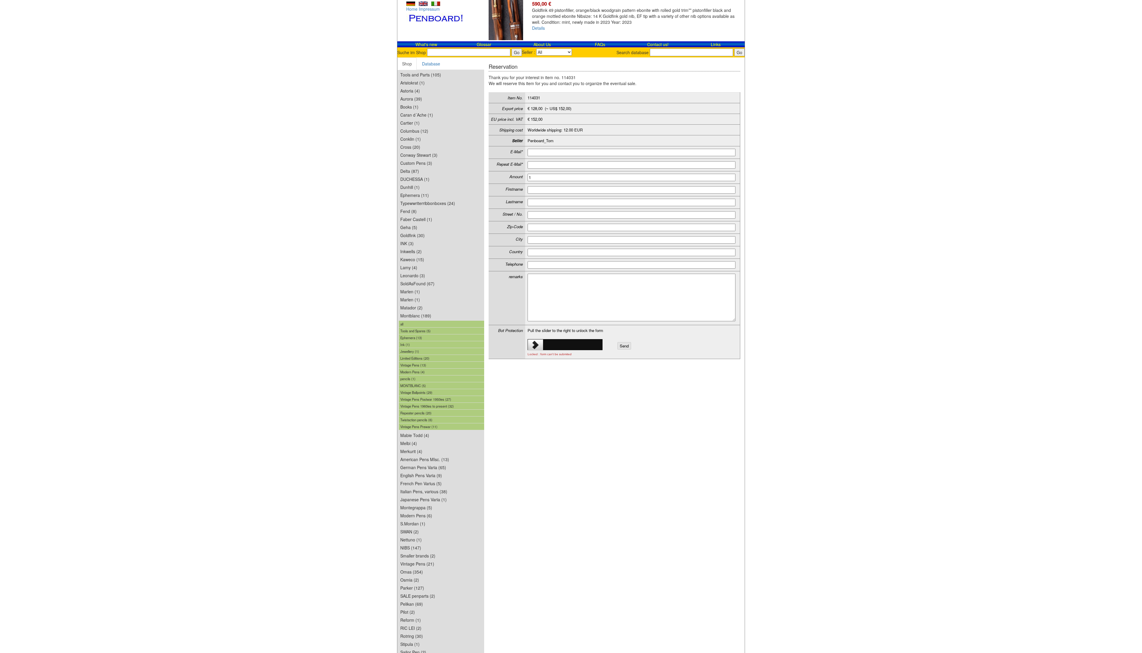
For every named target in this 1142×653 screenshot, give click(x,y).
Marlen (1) (410, 292)
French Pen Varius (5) (421, 483)
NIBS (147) (410, 548)
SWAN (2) (409, 532)
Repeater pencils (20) (416, 413)
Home (412, 9)
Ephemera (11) (414, 195)
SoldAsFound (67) (417, 283)
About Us (542, 44)
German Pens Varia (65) (423, 467)
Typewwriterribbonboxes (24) (427, 203)
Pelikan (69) (411, 604)
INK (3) (407, 243)
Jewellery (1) (409, 351)
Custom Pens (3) (416, 163)
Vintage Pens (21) (417, 564)
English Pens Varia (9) (421, 475)
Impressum (429, 9)
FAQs (600, 44)
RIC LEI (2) (410, 628)
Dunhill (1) (410, 187)
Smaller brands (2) (417, 556)
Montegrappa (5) (416, 508)
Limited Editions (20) (414, 358)
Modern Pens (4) (412, 371)
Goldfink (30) (412, 235)
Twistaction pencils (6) (416, 419)
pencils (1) (407, 378)
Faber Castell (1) (416, 219)
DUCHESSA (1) (414, 179)
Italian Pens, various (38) (423, 491)
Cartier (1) (410, 123)
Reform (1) (410, 620)
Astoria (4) (410, 91)
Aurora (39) (411, 99)
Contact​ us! (658, 44)
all (401, 324)
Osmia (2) (409, 580)
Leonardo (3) (412, 275)
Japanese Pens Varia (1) (423, 499)
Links (716, 44)
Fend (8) (408, 211)
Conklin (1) (410, 139)
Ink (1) (405, 344)
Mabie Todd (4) (414, 435)
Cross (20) (410, 147)
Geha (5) (408, 227)
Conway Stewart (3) (418, 155)
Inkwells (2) (411, 251)
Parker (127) (412, 588)
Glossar (484, 44)
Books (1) (409, 107)
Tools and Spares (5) (415, 330)
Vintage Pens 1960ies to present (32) (427, 406)
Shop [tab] (407, 64)
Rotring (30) (411, 636)
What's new (426, 44)
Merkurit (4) (411, 451)
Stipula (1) (410, 644)
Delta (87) (409, 171)
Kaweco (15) (412, 259)
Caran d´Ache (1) (416, 115)
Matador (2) (411, 308)
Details (538, 28)
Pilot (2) (407, 612)
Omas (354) (411, 572)
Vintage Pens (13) (413, 365)
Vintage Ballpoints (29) (416, 392)
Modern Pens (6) (416, 516)
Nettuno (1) (411, 540)
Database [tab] (431, 64)
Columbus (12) (414, 131)
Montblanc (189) (415, 316)
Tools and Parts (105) (420, 75)
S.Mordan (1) (412, 524)
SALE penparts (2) (417, 596)
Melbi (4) (408, 443)
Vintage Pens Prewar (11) (418, 426)
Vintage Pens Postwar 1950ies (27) (425, 399)
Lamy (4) (408, 267)
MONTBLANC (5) (413, 385)
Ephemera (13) (411, 337)
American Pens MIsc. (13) (424, 459)
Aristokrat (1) (412, 83)
